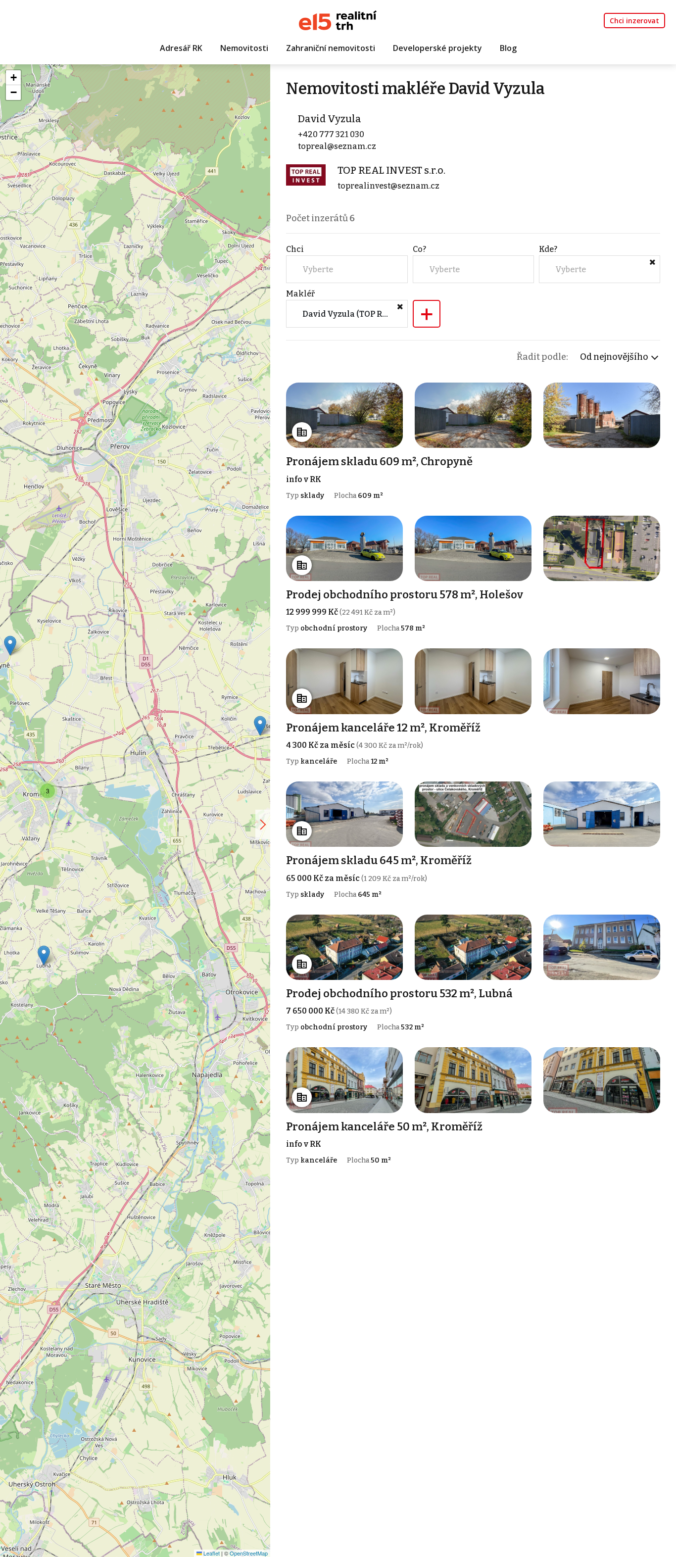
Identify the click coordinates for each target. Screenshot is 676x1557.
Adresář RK (181, 48)
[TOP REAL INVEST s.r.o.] (306, 174)
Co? (419, 249)
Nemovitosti (244, 48)
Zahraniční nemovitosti (330, 48)
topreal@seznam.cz (337, 146)
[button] (44, 955)
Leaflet (211, 1553)
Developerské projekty (437, 48)
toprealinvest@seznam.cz (388, 186)
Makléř (300, 293)
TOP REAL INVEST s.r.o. (391, 170)
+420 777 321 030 (331, 134)
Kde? (548, 249)
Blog (508, 48)
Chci (295, 249)
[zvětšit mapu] (262, 824)
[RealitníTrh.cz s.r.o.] (338, 19)
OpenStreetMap (249, 1553)
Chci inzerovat (634, 20)
